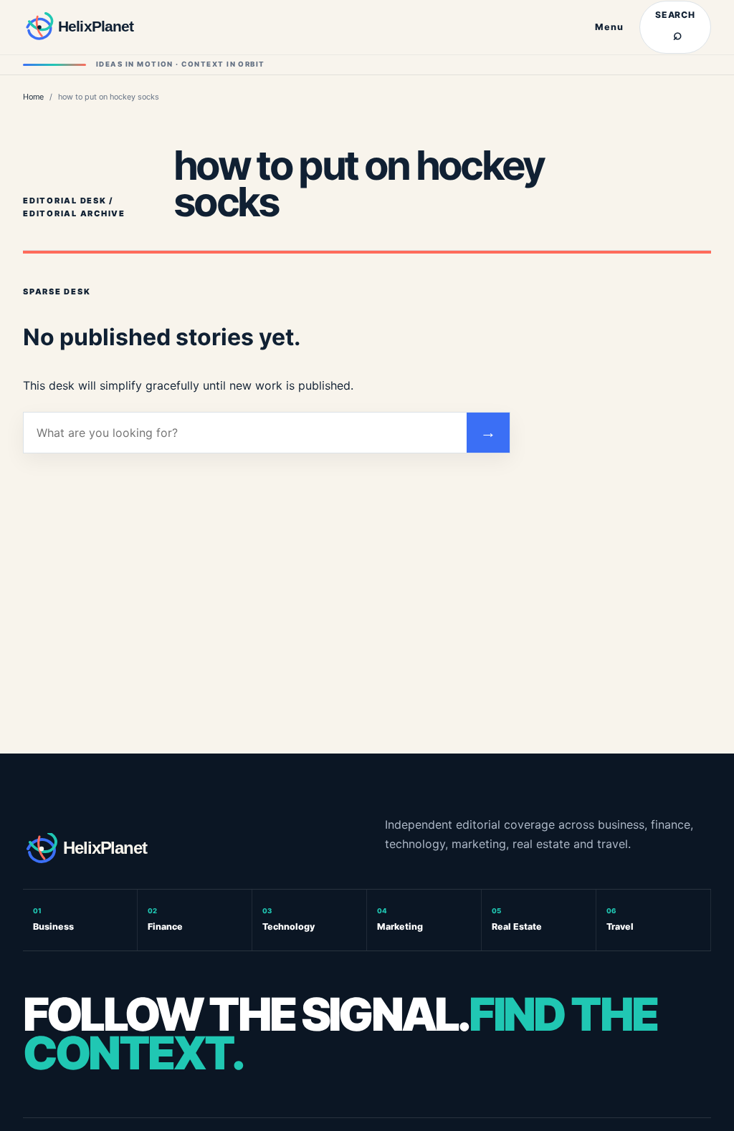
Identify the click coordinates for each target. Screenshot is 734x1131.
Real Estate (517, 919)
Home (33, 97)
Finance (165, 919)
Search (675, 26)
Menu (609, 26)
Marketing (400, 919)
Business (53, 919)
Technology (288, 919)
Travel (620, 919)
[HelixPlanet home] (98, 27)
